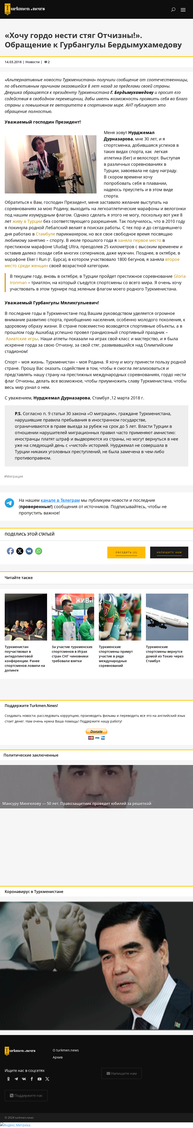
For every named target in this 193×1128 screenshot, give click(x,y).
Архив (58, 1057)
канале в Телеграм (60, 500)
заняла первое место (139, 240)
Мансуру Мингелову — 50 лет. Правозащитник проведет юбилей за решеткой (76, 803)
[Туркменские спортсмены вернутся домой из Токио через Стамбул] (167, 639)
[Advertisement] (77, 848)
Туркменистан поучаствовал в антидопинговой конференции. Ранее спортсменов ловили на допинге (25, 658)
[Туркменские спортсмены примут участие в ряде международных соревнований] (120, 639)
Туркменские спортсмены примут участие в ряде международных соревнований (116, 656)
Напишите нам (124, 1073)
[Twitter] (46, 1078)
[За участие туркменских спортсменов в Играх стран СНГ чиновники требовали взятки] (73, 639)
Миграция (14, 476)
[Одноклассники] (8, 1078)
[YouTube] (39, 1078)
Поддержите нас (28, 1095)
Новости (32, 62)
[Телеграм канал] (15, 1078)
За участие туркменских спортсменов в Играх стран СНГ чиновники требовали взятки (72, 654)
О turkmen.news (66, 1050)
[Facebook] (31, 1078)
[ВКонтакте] (23, 1078)
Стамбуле (45, 234)
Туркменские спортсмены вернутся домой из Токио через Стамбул (164, 654)
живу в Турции (27, 221)
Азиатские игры (22, 338)
